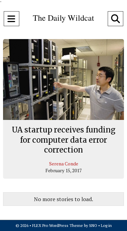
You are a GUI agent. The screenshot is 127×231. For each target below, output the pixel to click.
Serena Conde (63, 163)
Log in (106, 225)
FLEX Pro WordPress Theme (57, 225)
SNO (93, 225)
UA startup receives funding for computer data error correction (63, 140)
